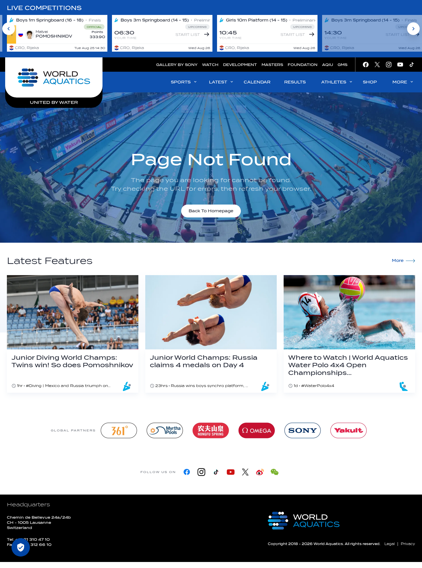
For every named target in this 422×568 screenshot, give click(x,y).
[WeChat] (274, 472)
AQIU (327, 65)
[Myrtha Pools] (165, 430)
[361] (119, 430)
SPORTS (181, 82)
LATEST (218, 82)
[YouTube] (230, 472)
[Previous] (8, 28)
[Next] (413, 28)
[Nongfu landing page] (211, 430)
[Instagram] (201, 472)
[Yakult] (348, 430)
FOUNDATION (303, 65)
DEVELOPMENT (240, 65)
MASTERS (272, 65)
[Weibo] (260, 472)
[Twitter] (245, 472)
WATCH (210, 65)
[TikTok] (216, 472)
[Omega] (257, 430)
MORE (399, 82)
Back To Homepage (211, 211)
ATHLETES (333, 82)
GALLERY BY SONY (177, 65)
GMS (342, 65)
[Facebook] (186, 472)
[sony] (302, 430)
